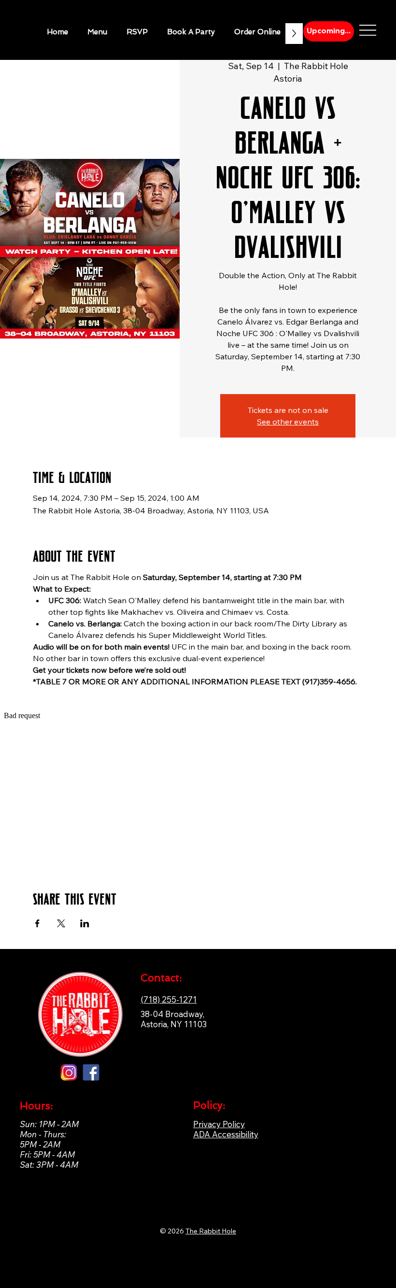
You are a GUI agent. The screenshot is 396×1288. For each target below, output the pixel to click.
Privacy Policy (219, 1124)
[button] (191, 32)
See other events (288, 421)
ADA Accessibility (225, 1134)
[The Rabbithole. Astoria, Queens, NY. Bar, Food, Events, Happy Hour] (91, 1072)
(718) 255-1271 (169, 999)
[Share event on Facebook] (37, 923)
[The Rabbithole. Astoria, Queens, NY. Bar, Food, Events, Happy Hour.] (69, 1072)
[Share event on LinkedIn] (84, 923)
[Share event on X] (61, 923)
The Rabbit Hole (210, 1231)
